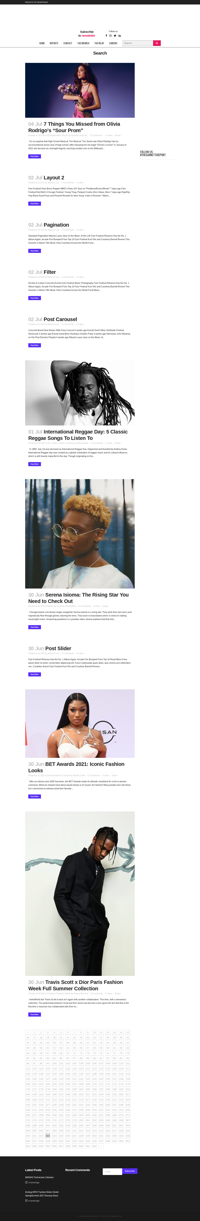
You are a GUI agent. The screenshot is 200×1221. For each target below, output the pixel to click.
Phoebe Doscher (79, 135)
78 (121, 1053)
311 (74, 1130)
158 (121, 1079)
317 (114, 1130)
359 (74, 1146)
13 (114, 1032)
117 (61, 1068)
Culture (54, 443)
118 (68, 1068)
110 (121, 1063)
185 (88, 1089)
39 (74, 1042)
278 (68, 1120)
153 (88, 1079)
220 (108, 1099)
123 (101, 1068)
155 (101, 1079)
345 (88, 1141)
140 (108, 1073)
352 (28, 1146)
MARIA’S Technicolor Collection (39, 1177)
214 (68, 1099)
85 (61, 1058)
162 (41, 1084)
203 (101, 1094)
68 (54, 1053)
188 (108, 1089)
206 (121, 1094)
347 (101, 1141)
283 (101, 1120)
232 (81, 1104)
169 (88, 1084)
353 (34, 1146)
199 (74, 1094)
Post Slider (58, 648)
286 (121, 1120)
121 (88, 1068)
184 (81, 1089)
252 (108, 1110)
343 (74, 1141)
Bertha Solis (79, 775)
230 (68, 1104)
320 (28, 1135)
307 (48, 1130)
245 (61, 1110)
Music (65, 135)
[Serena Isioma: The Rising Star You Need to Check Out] (80, 534)
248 (81, 1110)
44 (107, 1042)
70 (67, 1053)
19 (47, 1037)
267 (101, 1115)
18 (41, 1037)
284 (108, 1120)
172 (108, 1084)
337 (34, 1141)
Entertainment (54, 135)
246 (68, 1110)
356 (54, 1146)
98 (41, 1063)
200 (81, 1094)
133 (61, 1073)
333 (114, 1135)
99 (47, 1063)
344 (81, 1141)
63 (127, 1048)
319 (128, 1130)
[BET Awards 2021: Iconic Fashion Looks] (80, 723)
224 (28, 1104)
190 (121, 1089)
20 (54, 1037)
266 (94, 1115)
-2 (108, 135)
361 (88, 1146)
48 (27, 1048)
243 (48, 1110)
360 (81, 1146)
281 (88, 1120)
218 (94, 1099)
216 (81, 1099)
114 (41, 1068)
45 (114, 1042)
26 (94, 1037)
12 (107, 1032)
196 (54, 1094)
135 (74, 1073)
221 (114, 1099)
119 (74, 1068)
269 (114, 1115)
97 (34, 1063)
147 (48, 1079)
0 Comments (96, 135)
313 (88, 1130)
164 (54, 1084)
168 (81, 1084)
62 (121, 1048)
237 (114, 1104)
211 (48, 1099)
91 (101, 1058)
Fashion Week (63, 993)
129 (34, 1073)
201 (88, 1094)
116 (54, 1068)
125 (114, 1068)
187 (101, 1089)
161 (34, 1084)
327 (74, 1135)
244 (54, 1110)
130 (41, 1073)
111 (128, 1063)
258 (41, 1115)
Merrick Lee (53, 182)
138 (94, 1073)
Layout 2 (54, 177)
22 (67, 1037)
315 (101, 1130)
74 (94, 1053)
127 (128, 1068)
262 (68, 1115)
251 (101, 1110)
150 (68, 1079)
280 (81, 1120)
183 (74, 1089)
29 (114, 1037)
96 (27, 1063)
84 (54, 1058)
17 (34, 1037)
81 (34, 1058)
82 (41, 1058)
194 (41, 1094)
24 (81, 1037)
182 (68, 1089)
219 (101, 1099)
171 (101, 1084)
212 (54, 1099)
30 (121, 1037)
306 (41, 1130)
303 (128, 1125)
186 (94, 1089)
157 (114, 1079)
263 (74, 1115)
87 (74, 1058)
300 (108, 1125)
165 (61, 1084)
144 (28, 1079)
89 (87, 1058)
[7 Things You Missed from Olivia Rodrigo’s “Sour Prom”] (80, 90)
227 (48, 1104)
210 (41, 1099)
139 (101, 1073)
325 (61, 1135)
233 (88, 1104)
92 (107, 1058)
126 (121, 1068)
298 (94, 1125)
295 (74, 1125)
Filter (50, 272)
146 (41, 1079)
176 (28, 1089)
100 (54, 1063)
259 (48, 1115)
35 (47, 1042)
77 (114, 1053)
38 (67, 1042)
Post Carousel (60, 319)
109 (114, 1063)
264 (81, 1115)
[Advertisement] (157, 104)
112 (28, 1068)
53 (61, 1048)
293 (61, 1125)
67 (47, 1053)
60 (107, 1048)
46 (121, 1042)
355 (48, 1146)
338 (41, 1141)
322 (41, 1135)
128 (28, 1073)
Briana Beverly (81, 993)
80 (27, 1058)
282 (94, 1120)
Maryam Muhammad (78, 443)
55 (74, 1048)
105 (88, 1063)
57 (87, 1048)
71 (74, 1053)
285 (114, 1120)
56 (81, 1048)
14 (121, 1032)
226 (41, 1104)
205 (114, 1094)
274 (41, 1120)
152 (81, 1079)
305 (34, 1130)
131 (48, 1073)
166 (68, 1084)
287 (128, 1120)
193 (34, 1094)
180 (54, 1089)
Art (48, 443)
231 (74, 1104)
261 (61, 1115)
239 (128, 1104)
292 (54, 1125)
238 (121, 1104)
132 (54, 1073)
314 (94, 1130)
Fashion (66, 775)
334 (121, 1135)
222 (121, 1099)
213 (61, 1099)
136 (81, 1073)
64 (27, 1053)
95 (127, 1058)
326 (68, 1135)
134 (68, 1073)
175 (128, 1084)
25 (87, 1037)
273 (34, 1120)
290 (41, 1125)
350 (121, 1141)
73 (87, 1053)
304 (28, 1130)
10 (94, 1032)
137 (88, 1073)
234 (94, 1104)
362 (94, 1146)
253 (114, 1110)
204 (108, 1094)
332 (108, 1135)
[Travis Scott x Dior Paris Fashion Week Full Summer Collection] (80, 893)
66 (41, 1053)
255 (128, 1110)
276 (54, 1120)
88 (81, 1058)
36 (54, 1042)
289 (34, 1125)
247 (74, 1110)
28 (107, 1037)
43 (101, 1042)
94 (121, 1058)
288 (28, 1125)
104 (81, 1063)
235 (101, 1104)
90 (94, 1058)
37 (61, 1042)
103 (74, 1063)
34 (41, 1042)
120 (81, 1068)
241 (34, 1110)
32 (27, 1042)
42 (94, 1042)
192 (28, 1094)
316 (108, 1130)
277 (61, 1120)
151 (74, 1079)
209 (34, 1099)
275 (48, 1120)
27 (101, 1037)
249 (88, 1110)
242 (41, 1110)
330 (94, 1135)
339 (48, 1141)
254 (121, 1110)
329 (88, 1135)
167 (74, 1084)
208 (28, 1099)
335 (128, 1135)
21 (61, 1037)
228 (54, 1104)
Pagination (56, 225)
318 (121, 1130)
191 (128, 1089)
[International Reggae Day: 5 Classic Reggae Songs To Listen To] (80, 392)
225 (34, 1104)
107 (101, 1063)
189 (114, 1089)
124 (108, 1068)
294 (68, 1125)
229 (61, 1104)
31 (127, 1037)
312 (81, 1130)
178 (41, 1089)
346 (94, 1141)
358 (68, 1146)
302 (121, 1125)
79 (127, 1053)
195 (48, 1094)
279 (74, 1120)
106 (94, 1063)
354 (41, 1146)
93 (114, 1058)
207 (128, 1094)
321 (34, 1135)
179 (48, 1089)
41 (87, 1042)
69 (61, 1053)
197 (61, 1094)
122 (94, 1068)
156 (108, 1079)
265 (88, 1115)
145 (34, 1079)
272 (28, 1120)
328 (81, 1135)
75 (101, 1053)
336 (28, 1141)
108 (108, 1063)
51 (47, 1048)
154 (94, 1079)
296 (81, 1125)
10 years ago (33, 1182)
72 (81, 1053)
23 (74, 1037)
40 (81, 1042)
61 (114, 1048)
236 (108, 1104)
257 (34, 1115)
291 (48, 1125)
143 (128, 1073)
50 (41, 1048)
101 (61, 1063)
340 (54, 1141)
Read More (35, 156)
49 (34, 1048)
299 (101, 1125)
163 (48, 1084)
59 (101, 1048)
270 (121, 1115)
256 (28, 1115)
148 (54, 1079)
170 (94, 1084)
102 (68, 1063)
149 (61, 1079)
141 (114, 1073)
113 (34, 1068)
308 (54, 1130)
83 (47, 1058)
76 (107, 1053)
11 (101, 1032)
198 (68, 1094)
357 (61, 1146)
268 (108, 1115)
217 (88, 1099)
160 (28, 1084)
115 (48, 1068)
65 (34, 1053)
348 (108, 1141)
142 (121, 1073)
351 (128, 1141)
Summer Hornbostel (66, 606)
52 (54, 1048)
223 (128, 1099)
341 (61, 1141)
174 (121, 1084)
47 (127, 1042)
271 (128, 1115)
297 (88, 1125)
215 (74, 1099)
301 (114, 1125)
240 (28, 1110)
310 (68, 1130)
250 (94, 1110)
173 (114, 1084)
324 (54, 1135)
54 (67, 1048)
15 (127, 1032)
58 (94, 1048)
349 (114, 1141)
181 (61, 1089)
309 (61, 1130)
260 (54, 1115)
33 (34, 1042)
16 (27, 1037)
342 (68, 1141)
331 (101, 1135)
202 (94, 1094)
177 (34, 1089)
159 (128, 1079)
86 (67, 1058)
